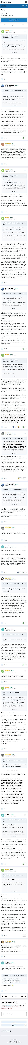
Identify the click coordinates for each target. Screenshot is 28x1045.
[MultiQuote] (2, 79)
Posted (10, 32)
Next (23, 25)
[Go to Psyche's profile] (2, 546)
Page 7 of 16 (14, 25)
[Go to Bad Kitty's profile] (2, 578)
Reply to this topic (14, 20)
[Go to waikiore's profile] (2, 671)
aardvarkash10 (6, 37)
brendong (20, 223)
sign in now (8, 1005)
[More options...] (25, 31)
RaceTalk (11, 15)
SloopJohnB (5, 13)
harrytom (20, 583)
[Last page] (26, 25)
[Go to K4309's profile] (2, 31)
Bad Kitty (20, 634)
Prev (5, 25)
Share (14, 1021)
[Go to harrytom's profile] (2, 433)
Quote (5, 79)
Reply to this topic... (9, 1014)
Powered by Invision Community (14, 1042)
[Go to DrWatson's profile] (2, 942)
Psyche (7, 546)
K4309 (20, 90)
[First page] (2, 25)
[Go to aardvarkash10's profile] (2, 85)
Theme (14, 1039)
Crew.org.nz (6, 2)
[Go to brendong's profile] (2, 144)
